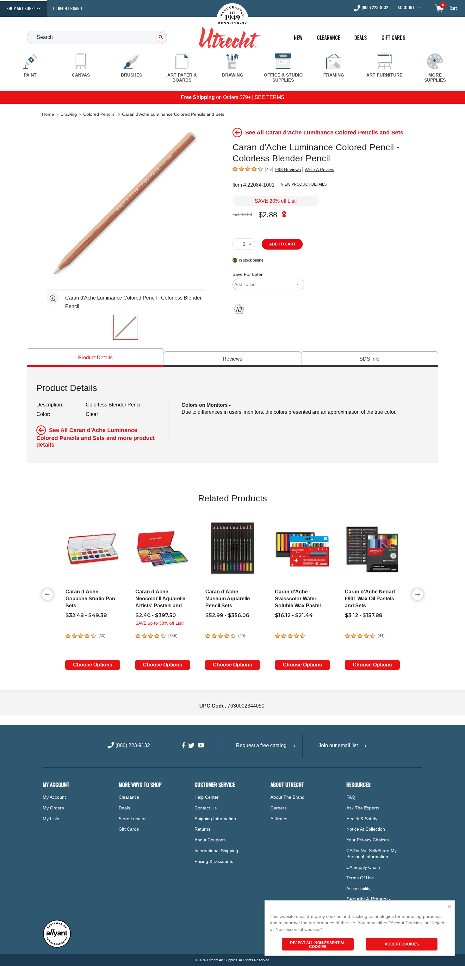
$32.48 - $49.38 (86, 615)
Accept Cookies (402, 944)
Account (406, 7)
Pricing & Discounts (214, 861)
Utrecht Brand (67, 8)
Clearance (328, 38)
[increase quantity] (251, 244)
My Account (54, 797)
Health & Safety (361, 818)
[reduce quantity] (238, 244)
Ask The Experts (362, 807)
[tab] (95, 357)
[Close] (449, 907)
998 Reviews (288, 169)
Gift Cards (393, 38)
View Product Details (304, 184)
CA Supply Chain (363, 867)
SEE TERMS (269, 97)
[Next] (417, 594)
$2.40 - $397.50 (155, 615)
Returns (202, 829)
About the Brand (287, 797)
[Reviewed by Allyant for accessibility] (57, 946)
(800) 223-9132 (375, 7)
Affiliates (278, 818)
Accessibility (358, 888)
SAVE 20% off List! (276, 201)
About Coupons (210, 839)
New (298, 38)
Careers (278, 807)
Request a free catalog (261, 745)
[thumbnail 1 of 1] (125, 327)
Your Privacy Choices (367, 839)
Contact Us (206, 807)
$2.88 (267, 214)
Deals (360, 38)
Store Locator (132, 818)
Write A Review (319, 169)
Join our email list (338, 745)
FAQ (350, 797)
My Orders (53, 807)
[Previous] (47, 594)
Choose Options (92, 664)
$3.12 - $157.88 (363, 615)
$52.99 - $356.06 (227, 615)
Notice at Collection (365, 829)
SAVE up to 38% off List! (159, 623)
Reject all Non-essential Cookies (317, 945)
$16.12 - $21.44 (294, 615)
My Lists (51, 818)
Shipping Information (215, 818)
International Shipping (216, 850)
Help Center (207, 797)
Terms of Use (360, 877)
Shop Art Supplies (23, 8)
